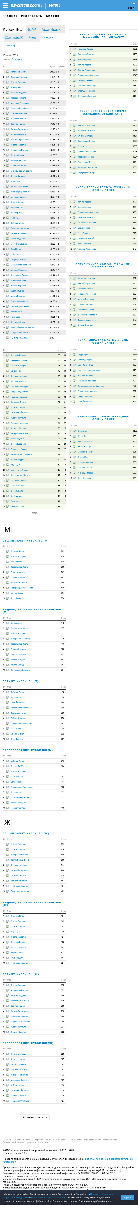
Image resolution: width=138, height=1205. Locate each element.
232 (62, 734)
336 (62, 1001)
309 (134, 299)
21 (4, 176)
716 (134, 396)
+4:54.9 (53, 306)
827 (134, 457)
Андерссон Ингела (19, 150)
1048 (135, 75)
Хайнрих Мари (17, 223)
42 (4, 286)
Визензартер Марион (20, 192)
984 (134, 360)
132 (62, 792)
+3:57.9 (53, 291)
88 (62, 958)
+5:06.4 (53, 312)
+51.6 (52, 82)
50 (4, 327)
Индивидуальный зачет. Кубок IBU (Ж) (32, 904)
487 (62, 577)
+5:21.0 (53, 317)
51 (4, 332)
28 (4, 213)
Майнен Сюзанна (19, 270)
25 (4, 197)
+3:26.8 (53, 249)
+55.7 (52, 87)
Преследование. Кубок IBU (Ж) (28, 1043)
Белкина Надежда (19, 93)
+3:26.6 (53, 244)
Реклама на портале (55, 1140)
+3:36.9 (53, 254)
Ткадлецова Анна (19, 113)
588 (62, 567)
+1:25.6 (53, 108)
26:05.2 (53, 72)
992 (134, 162)
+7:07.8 (53, 332)
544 (62, 865)
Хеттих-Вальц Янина (20, 306)
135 (62, 932)
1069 (135, 146)
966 (134, 172)
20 (4, 171)
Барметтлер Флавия (20, 186)
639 (62, 556)
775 (62, 844)
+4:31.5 (53, 296)
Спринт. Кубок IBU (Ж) (21, 974)
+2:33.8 (53, 181)
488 (62, 870)
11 (4, 124)
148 (62, 623)
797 (134, 381)
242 (62, 723)
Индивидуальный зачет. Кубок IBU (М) (32, 611)
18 (4, 160)
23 (4, 186)
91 (62, 952)
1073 (135, 141)
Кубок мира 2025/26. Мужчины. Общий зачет (104, 341)
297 (134, 228)
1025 (135, 80)
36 (4, 254)
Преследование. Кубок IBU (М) (28, 750)
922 (134, 446)
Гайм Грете (16, 254)
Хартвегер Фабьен (19, 233)
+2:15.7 (53, 160)
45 (4, 301)
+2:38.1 (53, 202)
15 (4, 145)
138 (62, 787)
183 (62, 1064)
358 (62, 697)
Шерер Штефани (18, 160)
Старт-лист (18, 59)
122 (62, 803)
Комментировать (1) (34, 1117)
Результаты (32, 16)
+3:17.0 (53, 239)
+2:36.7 (53, 192)
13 (4, 134)
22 (4, 181)
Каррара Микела (18, 98)
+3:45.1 (53, 280)
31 (4, 228)
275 (134, 244)
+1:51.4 (53, 139)
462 (134, 207)
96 (62, 947)
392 (62, 985)
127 (62, 633)
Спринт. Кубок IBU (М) (21, 681)
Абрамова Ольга (18, 134)
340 (62, 708)
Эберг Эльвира (17, 291)
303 (134, 309)
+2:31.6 (53, 176)
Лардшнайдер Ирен (20, 108)
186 (62, 766)
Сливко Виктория (18, 82)
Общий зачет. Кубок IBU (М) (26, 540)
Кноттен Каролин (18, 145)
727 (134, 391)
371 (134, 289)
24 (4, 192)
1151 (135, 136)
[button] (13, 29)
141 (62, 782)
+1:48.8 (53, 129)
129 (62, 1096)
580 (62, 860)
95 (62, 659)
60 (59, 355)
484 (134, 283)
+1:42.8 (53, 124)
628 (62, 849)
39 (4, 270)
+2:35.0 (53, 186)
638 (62, 562)
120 (62, 942)
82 (62, 963)
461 (62, 881)
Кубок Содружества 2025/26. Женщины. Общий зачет (104, 112)
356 (62, 995)
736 (134, 386)
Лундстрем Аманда (20, 338)
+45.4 (52, 77)
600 (134, 478)
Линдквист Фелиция (20, 228)
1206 (135, 49)
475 (62, 875)
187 (62, 1059)
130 (62, 1090)
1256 (135, 130)
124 (62, 937)
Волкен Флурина (18, 176)
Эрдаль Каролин (18, 286)
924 (134, 91)
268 (134, 325)
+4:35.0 (53, 301)
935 (134, 86)
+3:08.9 (53, 228)
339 (62, 713)
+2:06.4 (53, 150)
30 (4, 223)
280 (62, 1016)
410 (62, 692)
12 (4, 129)
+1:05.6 (53, 98)
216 (62, 761)
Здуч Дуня (15, 181)
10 (4, 119)
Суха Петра (16, 249)
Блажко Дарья (17, 155)
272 (134, 249)
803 (134, 462)
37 (4, 259)
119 (62, 808)
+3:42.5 (53, 265)
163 (62, 921)
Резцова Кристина (19, 139)
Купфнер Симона (18, 259)
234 (62, 728)
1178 (135, 59)
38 (4, 265)
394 (62, 598)
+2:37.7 (53, 197)
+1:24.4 (53, 103)
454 (62, 886)
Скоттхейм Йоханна (20, 129)
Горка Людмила (18, 239)
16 (4, 150)
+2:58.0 (53, 223)
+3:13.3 (53, 233)
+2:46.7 (53, 213)
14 (4, 139)
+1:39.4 (53, 119)
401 (62, 891)
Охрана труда (110, 1140)
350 (62, 702)
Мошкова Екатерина (20, 103)
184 (62, 916)
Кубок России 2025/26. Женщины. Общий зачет (103, 265)
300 (62, 1006)
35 (4, 249)
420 (134, 212)
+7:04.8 (53, 327)
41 (4, 280)
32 (4, 233)
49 (4, 322)
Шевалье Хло (17, 207)
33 (4, 239)
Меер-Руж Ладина (19, 244)
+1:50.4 (53, 134)
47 (4, 312)
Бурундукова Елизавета (21, 171)
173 (62, 771)
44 (4, 296)
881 (134, 452)
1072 (135, 65)
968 (134, 167)
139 (62, 1080)
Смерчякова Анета (19, 332)
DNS (52, 338)
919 (134, 96)
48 (4, 317)
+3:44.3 (53, 275)
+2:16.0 (53, 166)
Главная (10, 16)
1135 (135, 431)
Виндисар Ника (18, 322)
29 (4, 218)
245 (62, 1021)
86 (62, 670)
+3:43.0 (53, 270)
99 (62, 654)
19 (4, 166)
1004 (135, 157)
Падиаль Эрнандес (19, 301)
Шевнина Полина (18, 119)
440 (62, 588)
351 (134, 217)
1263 (135, 354)
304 (134, 304)
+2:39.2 (53, 207)
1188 (135, 54)
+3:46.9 (53, 286)
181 (62, 1069)
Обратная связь (22, 1140)
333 (134, 294)
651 (134, 468)
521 (134, 278)
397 (62, 593)
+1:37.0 (53, 113)
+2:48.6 (53, 218)
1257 (135, 125)
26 (4, 202)
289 (134, 315)
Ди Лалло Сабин (18, 197)
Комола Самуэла (18, 202)
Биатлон (54, 16)
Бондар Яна (16, 87)
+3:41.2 (53, 259)
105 (62, 649)
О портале (38, 1140)
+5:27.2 (53, 322)
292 (134, 233)
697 (134, 402)
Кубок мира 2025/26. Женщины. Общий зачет (103, 418)
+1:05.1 (53, 93)
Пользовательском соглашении (48, 1197)
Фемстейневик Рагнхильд (22, 327)
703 (62, 551)
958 (134, 436)
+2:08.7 (53, 155)
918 (134, 370)
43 (4, 291)
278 (134, 238)
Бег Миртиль (16, 213)
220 (62, 1054)
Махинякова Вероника (21, 265)
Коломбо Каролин (19, 72)
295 (62, 1011)
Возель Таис (16, 312)
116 (62, 639)
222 (62, 1032)
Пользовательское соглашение (85, 1140)
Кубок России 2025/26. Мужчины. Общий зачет (104, 188)
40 (4, 275)
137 (62, 628)
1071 (135, 70)
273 (134, 320)
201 (62, 739)
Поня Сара (15, 317)
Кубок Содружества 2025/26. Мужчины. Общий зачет (104, 36)
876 (134, 375)
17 (4, 155)
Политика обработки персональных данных (25, 1142)
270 (62, 718)
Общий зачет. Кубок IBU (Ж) (26, 833)
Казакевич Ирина (19, 77)
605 (62, 855)
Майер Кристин (18, 296)
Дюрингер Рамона (19, 166)
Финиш (7, 59)
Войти (131, 7)
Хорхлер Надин (18, 124)
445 (62, 582)
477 (134, 202)
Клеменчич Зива (18, 280)
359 (62, 990)
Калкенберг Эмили (19, 275)
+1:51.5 (53, 145)
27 (4, 207)
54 (59, 360)
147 (62, 777)
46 (4, 306)
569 (62, 572)
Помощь (7, 1140)
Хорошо (128, 1197)
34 (4, 244)
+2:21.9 (53, 171)
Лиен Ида (15, 218)
